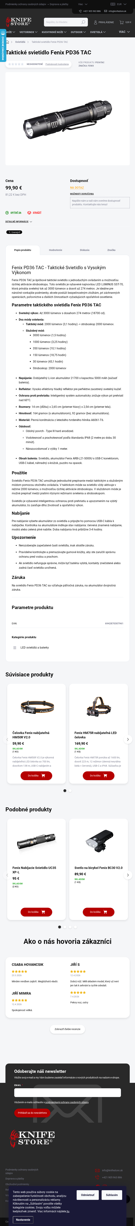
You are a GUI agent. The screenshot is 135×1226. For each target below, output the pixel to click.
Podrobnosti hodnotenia (57, 64)
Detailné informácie (16, 221)
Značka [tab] (111, 250)
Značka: (86, 66)
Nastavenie (23, 1219)
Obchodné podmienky (17, 1184)
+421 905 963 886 (112, 1177)
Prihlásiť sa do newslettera (32, 1112)
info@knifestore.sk (112, 1170)
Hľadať (83, 22)
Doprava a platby (59, 4)
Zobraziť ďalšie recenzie (67, 1029)
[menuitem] (10, 32)
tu (67, 1211)
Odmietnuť (87, 1195)
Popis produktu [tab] (22, 250)
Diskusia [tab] (84, 250)
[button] (65, 790)
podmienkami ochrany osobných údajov (67, 1102)
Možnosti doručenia (82, 194)
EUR (119, 4)
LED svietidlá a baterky (35, 647)
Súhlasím (112, 1195)
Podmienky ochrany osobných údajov (25, 4)
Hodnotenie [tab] (55, 250)
